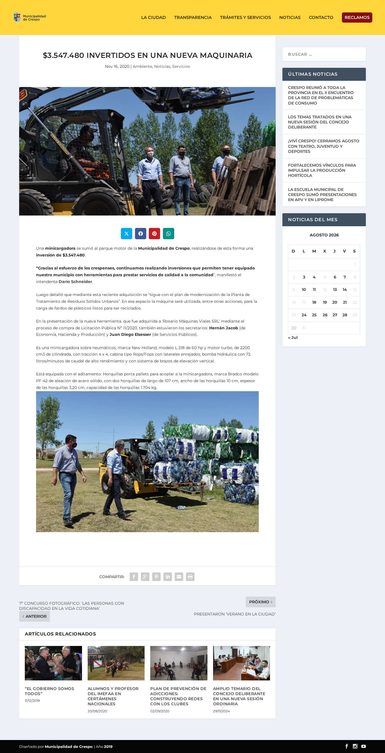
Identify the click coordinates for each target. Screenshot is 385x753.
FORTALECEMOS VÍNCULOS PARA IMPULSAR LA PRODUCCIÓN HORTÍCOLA (322, 170)
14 (345, 289)
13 (335, 289)
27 (335, 314)
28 (344, 314)
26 (325, 314)
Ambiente (142, 66)
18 (314, 302)
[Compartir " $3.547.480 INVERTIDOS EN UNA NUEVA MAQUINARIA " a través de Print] (190, 576)
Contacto (321, 17)
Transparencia (193, 17)
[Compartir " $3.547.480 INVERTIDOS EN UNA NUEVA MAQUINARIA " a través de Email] (179, 576)
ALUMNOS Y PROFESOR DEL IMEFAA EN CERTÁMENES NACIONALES (113, 696)
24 (304, 314)
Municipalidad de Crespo (69, 746)
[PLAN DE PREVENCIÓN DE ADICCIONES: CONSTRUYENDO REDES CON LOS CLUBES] (178, 663)
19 (325, 302)
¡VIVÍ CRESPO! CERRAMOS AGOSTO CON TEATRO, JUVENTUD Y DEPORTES (323, 146)
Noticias (289, 17)
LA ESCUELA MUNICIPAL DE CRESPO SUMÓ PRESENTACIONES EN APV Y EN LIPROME (322, 194)
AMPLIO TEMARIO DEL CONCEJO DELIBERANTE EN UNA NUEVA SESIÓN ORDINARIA (239, 696)
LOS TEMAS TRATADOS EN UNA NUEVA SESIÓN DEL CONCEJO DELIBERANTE (319, 122)
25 (314, 314)
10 (304, 289)
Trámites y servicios (245, 17)
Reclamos (357, 17)
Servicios (181, 66)
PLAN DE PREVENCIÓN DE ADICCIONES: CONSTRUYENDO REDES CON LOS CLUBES (178, 696)
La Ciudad (153, 17)
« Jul (293, 337)
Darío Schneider (75, 281)
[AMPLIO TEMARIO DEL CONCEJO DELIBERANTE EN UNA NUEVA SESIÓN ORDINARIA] (241, 663)
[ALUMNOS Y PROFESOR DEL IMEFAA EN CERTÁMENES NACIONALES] (116, 663)
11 (314, 289)
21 (345, 302)
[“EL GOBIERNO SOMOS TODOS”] (53, 663)
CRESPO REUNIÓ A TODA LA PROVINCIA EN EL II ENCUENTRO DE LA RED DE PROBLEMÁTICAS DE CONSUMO (321, 95)
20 (334, 302)
